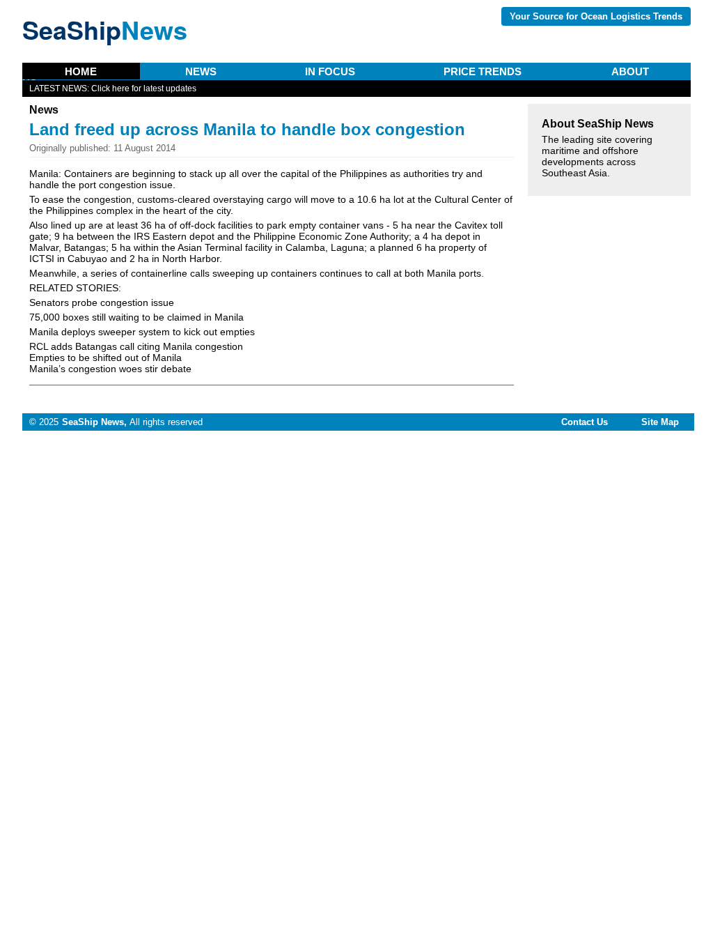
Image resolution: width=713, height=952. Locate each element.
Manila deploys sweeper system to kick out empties (142, 331)
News (201, 71)
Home (81, 71)
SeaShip (104, 29)
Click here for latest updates (143, 88)
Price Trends (483, 71)
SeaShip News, (94, 422)
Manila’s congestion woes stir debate (110, 368)
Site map (660, 422)
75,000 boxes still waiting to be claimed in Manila (136, 317)
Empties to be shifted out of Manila (105, 357)
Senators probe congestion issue (101, 302)
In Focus (330, 71)
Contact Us (584, 422)
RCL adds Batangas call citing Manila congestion (136, 346)
